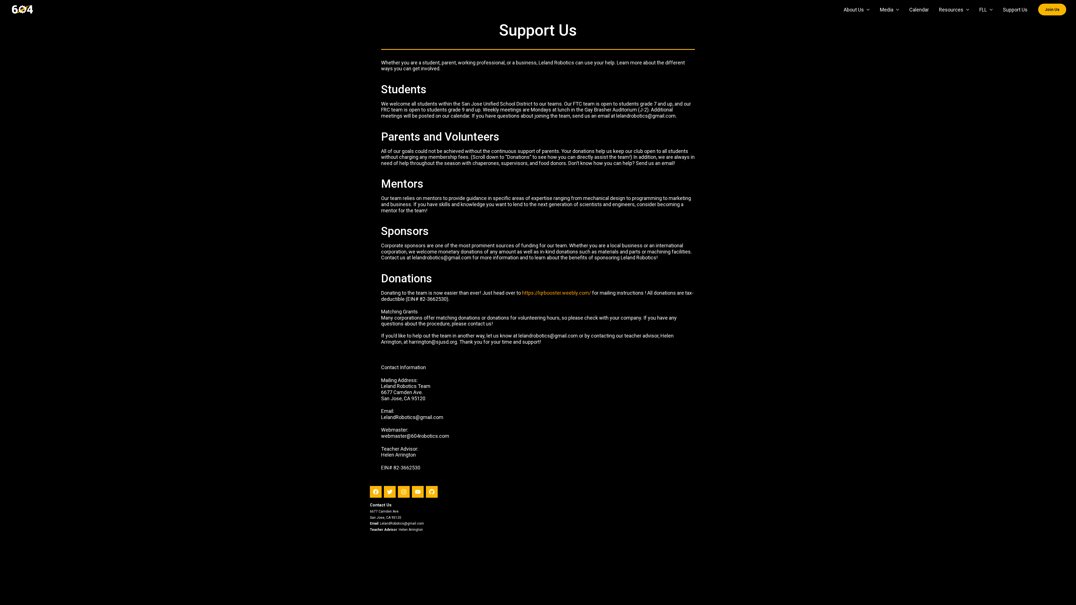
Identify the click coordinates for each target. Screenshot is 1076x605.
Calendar (919, 10)
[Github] (432, 492)
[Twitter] (390, 492)
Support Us (1015, 10)
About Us (854, 10)
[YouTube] (418, 492)
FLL (983, 10)
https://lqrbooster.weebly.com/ (556, 293)
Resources (951, 10)
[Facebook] (376, 492)
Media (886, 10)
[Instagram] (404, 492)
